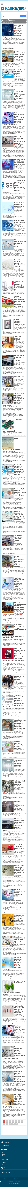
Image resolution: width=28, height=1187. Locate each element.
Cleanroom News (5, 1171)
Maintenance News (6, 1172)
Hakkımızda (4, 1152)
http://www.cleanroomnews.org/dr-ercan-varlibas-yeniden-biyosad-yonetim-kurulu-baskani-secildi (13, 621)
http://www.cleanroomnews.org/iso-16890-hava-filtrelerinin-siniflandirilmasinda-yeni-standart (13, 1002)
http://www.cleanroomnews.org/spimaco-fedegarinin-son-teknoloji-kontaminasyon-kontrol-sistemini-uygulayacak (14, 315)
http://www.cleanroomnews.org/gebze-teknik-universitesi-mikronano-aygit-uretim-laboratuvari (13, 933)
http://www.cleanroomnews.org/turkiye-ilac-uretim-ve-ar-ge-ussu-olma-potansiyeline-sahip (13, 256)
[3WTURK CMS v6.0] (14, 1182)
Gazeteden (4, 1162)
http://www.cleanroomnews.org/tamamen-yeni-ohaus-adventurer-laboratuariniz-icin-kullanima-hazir (14, 293)
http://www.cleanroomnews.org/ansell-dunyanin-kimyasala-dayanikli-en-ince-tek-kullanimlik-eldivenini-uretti (13, 737)
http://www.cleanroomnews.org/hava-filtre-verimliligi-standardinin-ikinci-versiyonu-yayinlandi (14, 277)
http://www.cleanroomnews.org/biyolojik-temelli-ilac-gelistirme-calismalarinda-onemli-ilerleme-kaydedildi (14, 177)
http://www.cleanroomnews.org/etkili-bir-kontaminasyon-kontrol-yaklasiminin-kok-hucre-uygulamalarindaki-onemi (13, 911)
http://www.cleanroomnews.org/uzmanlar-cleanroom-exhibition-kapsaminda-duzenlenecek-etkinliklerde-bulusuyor (14, 484)
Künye (3, 1154)
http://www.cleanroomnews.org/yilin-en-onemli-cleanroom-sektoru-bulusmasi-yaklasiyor (13, 86)
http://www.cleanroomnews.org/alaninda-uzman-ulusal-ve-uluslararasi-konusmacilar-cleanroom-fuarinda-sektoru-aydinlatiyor (13, 415)
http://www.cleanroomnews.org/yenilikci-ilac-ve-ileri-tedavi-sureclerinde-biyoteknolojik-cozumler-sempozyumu (14, 644)
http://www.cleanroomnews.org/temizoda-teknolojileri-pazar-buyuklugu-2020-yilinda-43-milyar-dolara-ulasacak (14, 109)
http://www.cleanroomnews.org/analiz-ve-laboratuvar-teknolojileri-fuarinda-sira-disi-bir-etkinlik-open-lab (14, 531)
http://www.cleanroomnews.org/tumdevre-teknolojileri (14, 435)
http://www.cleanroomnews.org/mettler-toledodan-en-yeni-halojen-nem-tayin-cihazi (14, 954)
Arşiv (3, 1164)
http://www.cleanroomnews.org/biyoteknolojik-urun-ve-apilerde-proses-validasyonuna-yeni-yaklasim (14, 508)
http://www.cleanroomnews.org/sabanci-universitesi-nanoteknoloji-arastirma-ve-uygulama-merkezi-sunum (14, 574)
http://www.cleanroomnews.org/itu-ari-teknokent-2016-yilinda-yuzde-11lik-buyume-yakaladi (13, 66)
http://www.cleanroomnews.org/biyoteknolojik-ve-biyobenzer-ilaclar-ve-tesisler (13, 373)
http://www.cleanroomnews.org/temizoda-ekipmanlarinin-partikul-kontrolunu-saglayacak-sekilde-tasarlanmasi (13, 598)
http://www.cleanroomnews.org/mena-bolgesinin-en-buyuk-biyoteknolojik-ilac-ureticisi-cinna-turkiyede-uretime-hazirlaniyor (14, 132)
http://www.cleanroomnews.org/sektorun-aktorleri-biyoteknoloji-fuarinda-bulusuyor (13, 756)
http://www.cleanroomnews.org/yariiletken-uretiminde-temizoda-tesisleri (12, 553)
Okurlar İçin (4, 1159)
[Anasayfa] (14, 8)
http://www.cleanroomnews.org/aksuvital (11, 815)
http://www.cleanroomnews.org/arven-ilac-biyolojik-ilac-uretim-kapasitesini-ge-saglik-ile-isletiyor (14, 156)
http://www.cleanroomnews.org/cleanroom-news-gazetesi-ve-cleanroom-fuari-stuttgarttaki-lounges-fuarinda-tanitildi (13, 840)
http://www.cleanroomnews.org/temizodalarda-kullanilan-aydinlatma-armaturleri (13, 777)
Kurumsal (4, 1149)
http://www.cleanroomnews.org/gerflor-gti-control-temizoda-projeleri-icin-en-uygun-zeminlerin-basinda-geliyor (14, 1090)
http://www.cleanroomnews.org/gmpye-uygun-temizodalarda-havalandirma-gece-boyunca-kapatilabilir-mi (13, 885)
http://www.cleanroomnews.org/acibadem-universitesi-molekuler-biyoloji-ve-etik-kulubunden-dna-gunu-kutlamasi (12, 977)
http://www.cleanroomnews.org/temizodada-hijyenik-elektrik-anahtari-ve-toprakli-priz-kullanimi (14, 1022)
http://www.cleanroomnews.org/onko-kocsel (12, 390)
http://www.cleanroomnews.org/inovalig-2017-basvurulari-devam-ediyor (12, 217)
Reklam (3, 1155)
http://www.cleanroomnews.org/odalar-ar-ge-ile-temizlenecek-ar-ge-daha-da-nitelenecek (13, 862)
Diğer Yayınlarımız (6, 1168)
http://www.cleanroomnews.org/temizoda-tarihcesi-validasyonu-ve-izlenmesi (14, 1043)
